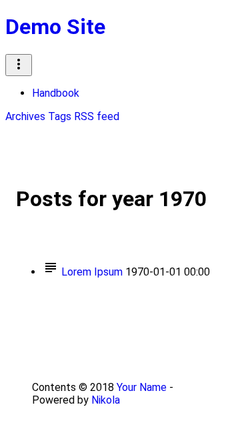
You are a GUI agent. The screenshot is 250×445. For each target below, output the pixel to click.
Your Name (142, 387)
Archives (25, 116)
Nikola (105, 400)
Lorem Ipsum (92, 272)
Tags (59, 116)
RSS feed (96, 116)
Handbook (55, 93)
